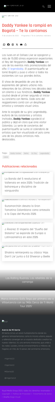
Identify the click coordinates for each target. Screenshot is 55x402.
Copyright (6, 393)
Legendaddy (44, 153)
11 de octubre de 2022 (10, 36)
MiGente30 (9, 371)
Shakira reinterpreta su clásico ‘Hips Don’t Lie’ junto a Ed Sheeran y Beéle (27, 254)
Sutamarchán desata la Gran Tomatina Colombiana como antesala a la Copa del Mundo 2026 (27, 210)
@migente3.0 (10, 378)
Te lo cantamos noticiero (41, 36)
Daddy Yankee (15, 153)
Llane (6, 157)
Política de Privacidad (21, 393)
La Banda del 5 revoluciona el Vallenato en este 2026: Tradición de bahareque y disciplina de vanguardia (26, 185)
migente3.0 (9, 358)
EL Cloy (34, 153)
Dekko (26, 153)
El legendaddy (15, 69)
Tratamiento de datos (42, 393)
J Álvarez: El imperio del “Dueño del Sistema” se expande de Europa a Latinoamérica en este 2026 (26, 233)
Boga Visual (15, 397)
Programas (25, 36)
